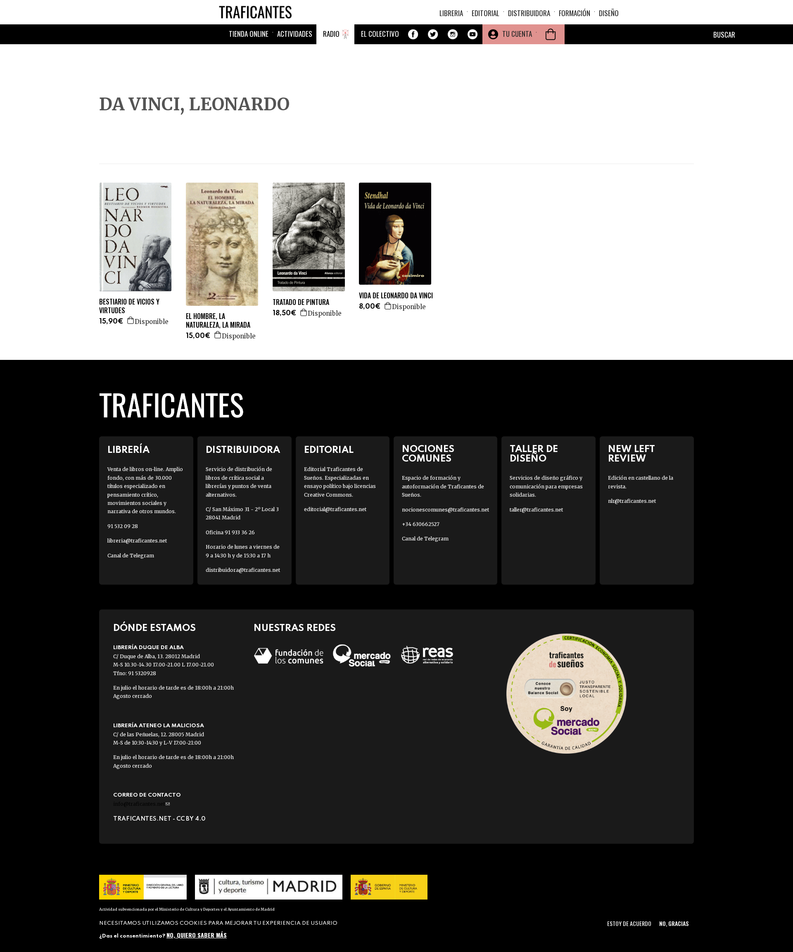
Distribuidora (529, 13)
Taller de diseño (534, 454)
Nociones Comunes (428, 454)
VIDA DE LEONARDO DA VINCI (396, 295)
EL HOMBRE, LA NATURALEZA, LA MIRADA (218, 320)
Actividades (294, 34)
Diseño (609, 13)
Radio (331, 34)
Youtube (472, 34)
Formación (574, 13)
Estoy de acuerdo (629, 923)
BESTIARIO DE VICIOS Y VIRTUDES (129, 306)
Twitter (433, 34)
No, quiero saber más (196, 934)
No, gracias (674, 923)
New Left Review (631, 454)
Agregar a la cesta (131, 320)
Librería (128, 450)
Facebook (413, 34)
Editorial (485, 13)
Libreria (451, 13)
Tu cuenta (517, 34)
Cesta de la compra (550, 34)
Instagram (453, 34)
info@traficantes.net (141, 804)
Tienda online (248, 34)
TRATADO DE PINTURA (301, 302)
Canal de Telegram (130, 555)
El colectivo (380, 34)
